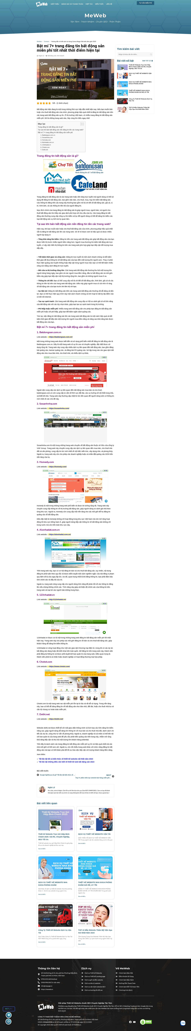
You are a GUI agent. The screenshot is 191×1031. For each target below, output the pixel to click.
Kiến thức (99, 4)
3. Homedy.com (45, 140)
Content (46, 41)
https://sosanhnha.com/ (59, 408)
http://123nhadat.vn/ (57, 600)
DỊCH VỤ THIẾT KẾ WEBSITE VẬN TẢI (94, 834)
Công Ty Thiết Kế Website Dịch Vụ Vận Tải (140, 100)
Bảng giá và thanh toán (72, 4)
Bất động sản (52, 56)
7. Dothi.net (44, 150)
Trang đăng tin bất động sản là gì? (50, 127)
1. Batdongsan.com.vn (47, 135)
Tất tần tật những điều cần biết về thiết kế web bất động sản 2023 (66, 762)
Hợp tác (89, 4)
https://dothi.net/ (56, 719)
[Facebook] (130, 1022)
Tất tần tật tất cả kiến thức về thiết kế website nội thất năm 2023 (66, 759)
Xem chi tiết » (42, 849)
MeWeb (39, 41)
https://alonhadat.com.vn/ (60, 534)
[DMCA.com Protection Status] (146, 1022)
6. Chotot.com (45, 147)
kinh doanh (60, 56)
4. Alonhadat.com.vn (47, 142)
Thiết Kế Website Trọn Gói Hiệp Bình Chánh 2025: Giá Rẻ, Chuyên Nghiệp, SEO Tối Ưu (54, 836)
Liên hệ (109, 4)
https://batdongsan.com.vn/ (61, 337)
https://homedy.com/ (58, 467)
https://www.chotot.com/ (59, 666)
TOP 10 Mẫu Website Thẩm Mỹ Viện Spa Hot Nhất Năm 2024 (139, 108)
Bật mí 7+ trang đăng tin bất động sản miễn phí (55, 132)
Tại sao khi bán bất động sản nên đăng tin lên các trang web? (60, 130)
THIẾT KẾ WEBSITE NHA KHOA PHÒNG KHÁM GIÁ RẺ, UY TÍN (139, 91)
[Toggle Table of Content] (81, 124)
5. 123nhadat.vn (45, 145)
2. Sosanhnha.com (46, 137)
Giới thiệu (55, 4)
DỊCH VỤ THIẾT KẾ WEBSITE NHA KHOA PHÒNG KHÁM (140, 83)
